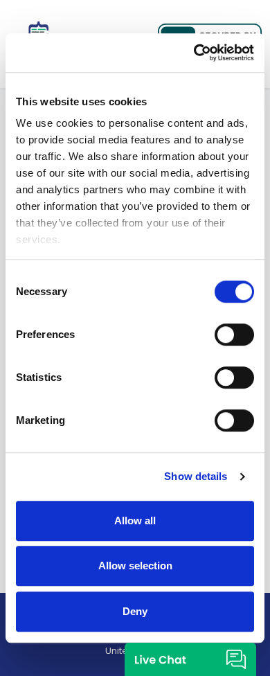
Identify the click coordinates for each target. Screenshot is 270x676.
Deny (135, 611)
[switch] (234, 334)
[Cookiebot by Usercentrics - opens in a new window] (194, 53)
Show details (195, 476)
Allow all (135, 520)
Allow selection (135, 565)
